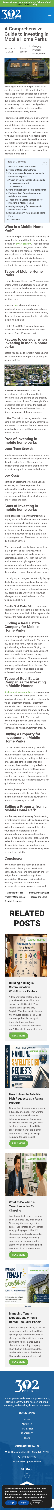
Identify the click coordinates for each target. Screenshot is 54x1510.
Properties (27, 1428)
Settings (36, 1503)
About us (27, 1424)
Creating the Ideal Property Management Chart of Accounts (15, 897)
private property (23, 243)
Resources (27, 1433)
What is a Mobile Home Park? (22, 166)
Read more (18, 1035)
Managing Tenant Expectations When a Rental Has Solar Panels (25, 1318)
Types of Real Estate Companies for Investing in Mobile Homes (25, 201)
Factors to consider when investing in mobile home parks (26, 175)
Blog (27, 1438)
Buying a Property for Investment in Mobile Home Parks (25, 208)
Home (27, 1419)
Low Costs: (18, 186)
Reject (23, 1503)
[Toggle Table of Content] (43, 162)
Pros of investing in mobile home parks (26, 180)
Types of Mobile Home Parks (22, 170)
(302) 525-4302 (24, 4)
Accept (11, 1503)
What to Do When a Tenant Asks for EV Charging (22, 1206)
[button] (49, 14)
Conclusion (15, 219)
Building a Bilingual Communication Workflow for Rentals (23, 987)
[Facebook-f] (27, 1475)
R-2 (16, 305)
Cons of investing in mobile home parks (27, 190)
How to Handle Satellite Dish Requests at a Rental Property (26, 1098)
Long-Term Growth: (21, 183)
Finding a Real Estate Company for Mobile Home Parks (24, 195)
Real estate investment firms (18, 692)
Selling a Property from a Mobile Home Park (26, 214)
